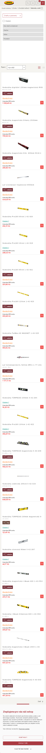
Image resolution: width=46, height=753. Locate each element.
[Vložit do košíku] (42, 102)
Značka (6, 30)
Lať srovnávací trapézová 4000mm (18, 185)
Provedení (7, 39)
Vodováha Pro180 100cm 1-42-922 (18, 424)
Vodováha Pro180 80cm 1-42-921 (17, 270)
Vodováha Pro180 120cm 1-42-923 (18, 301)
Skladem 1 (5, 221)
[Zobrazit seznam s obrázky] (44, 67)
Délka (5, 34)
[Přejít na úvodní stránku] (9, 3)
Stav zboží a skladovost (11, 26)
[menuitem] (43, 3)
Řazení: (3, 67)
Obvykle (7, 98)
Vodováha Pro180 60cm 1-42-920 (17, 216)
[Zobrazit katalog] (39, 67)
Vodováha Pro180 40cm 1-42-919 (17, 243)
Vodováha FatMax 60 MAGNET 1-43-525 (20, 333)
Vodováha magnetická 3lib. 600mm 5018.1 (21, 153)
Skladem (8, 21)
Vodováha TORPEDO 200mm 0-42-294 (19, 398)
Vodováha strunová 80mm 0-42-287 (18, 549)
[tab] (23, 26)
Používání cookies (24, 729)
